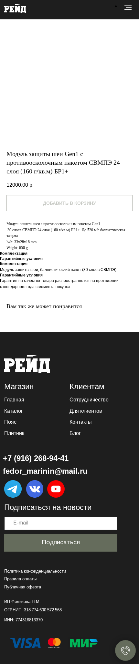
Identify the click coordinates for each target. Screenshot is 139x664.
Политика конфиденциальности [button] (35, 571)
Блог (75, 433)
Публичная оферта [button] (22, 587)
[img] (27, 364)
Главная (14, 399)
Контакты (81, 422)
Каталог (13, 411)
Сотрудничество (89, 399)
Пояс (10, 422)
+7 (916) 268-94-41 (36, 458)
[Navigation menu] (128, 7)
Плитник (14, 433)
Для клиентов (86, 411)
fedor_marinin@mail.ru (45, 471)
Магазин (19, 386)
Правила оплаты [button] (20, 578)
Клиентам (87, 386)
